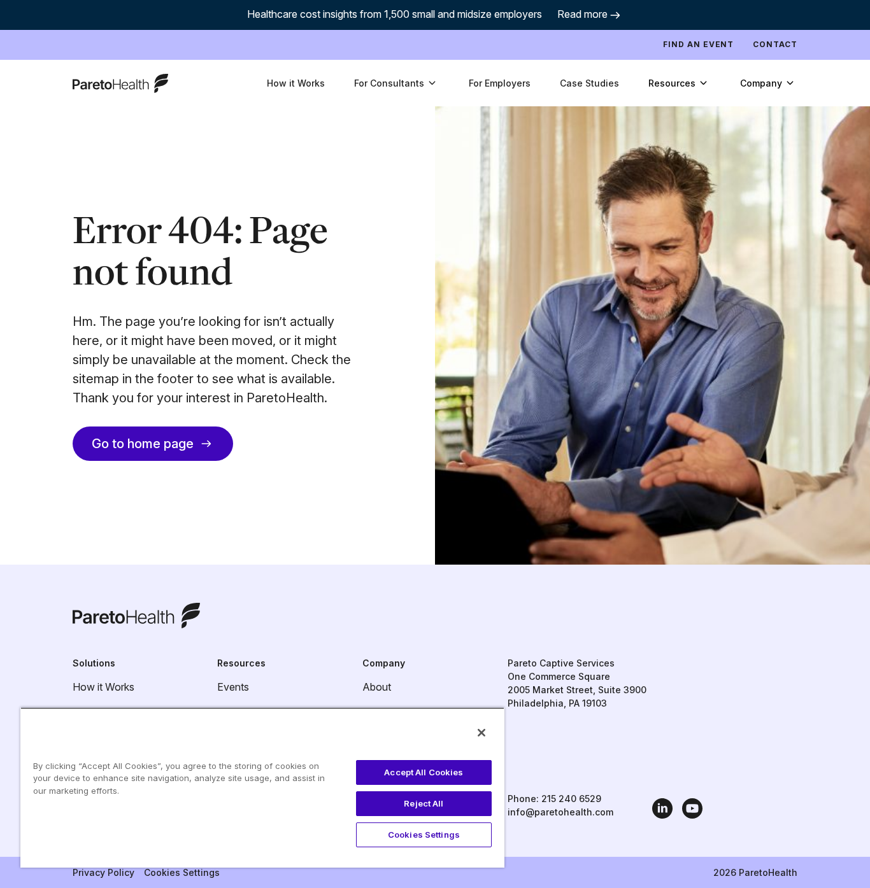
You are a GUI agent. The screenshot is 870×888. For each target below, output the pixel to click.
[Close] (481, 733)
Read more (582, 14)
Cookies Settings (182, 872)
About (376, 686)
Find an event (698, 44)
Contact (775, 44)
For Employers (500, 83)
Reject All (423, 803)
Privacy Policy (103, 872)
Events (233, 686)
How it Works (296, 83)
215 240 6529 (571, 798)
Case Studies (589, 83)
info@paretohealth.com (560, 812)
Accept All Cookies (423, 772)
